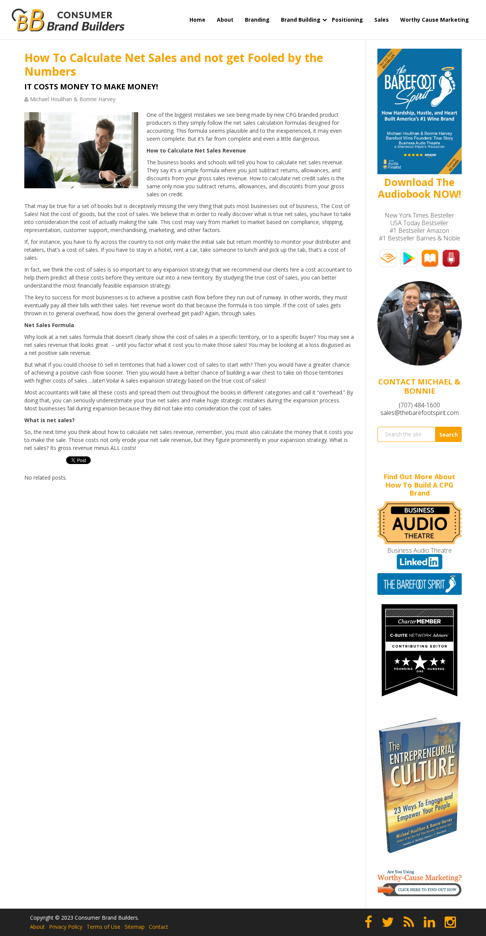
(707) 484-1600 (419, 405)
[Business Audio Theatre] (419, 542)
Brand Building (300, 19)
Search (448, 434)
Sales (381, 19)
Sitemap (135, 926)
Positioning (347, 19)
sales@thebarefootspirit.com (419, 412)
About (225, 19)
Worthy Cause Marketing (434, 19)
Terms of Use (103, 926)
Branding (257, 19)
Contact (158, 926)
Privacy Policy (65, 926)
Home (197, 19)
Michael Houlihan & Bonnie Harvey (72, 99)
